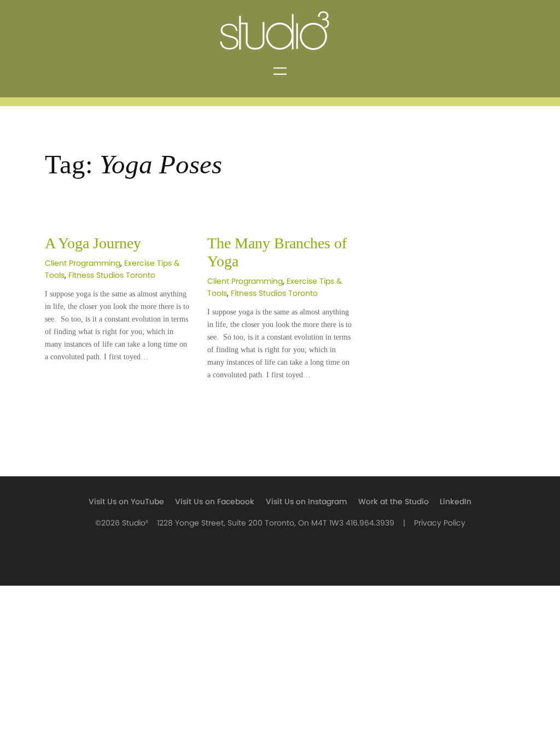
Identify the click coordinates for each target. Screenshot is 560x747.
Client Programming (82, 263)
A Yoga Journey (93, 243)
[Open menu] (280, 71)
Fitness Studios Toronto (111, 275)
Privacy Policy (439, 523)
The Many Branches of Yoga (277, 252)
